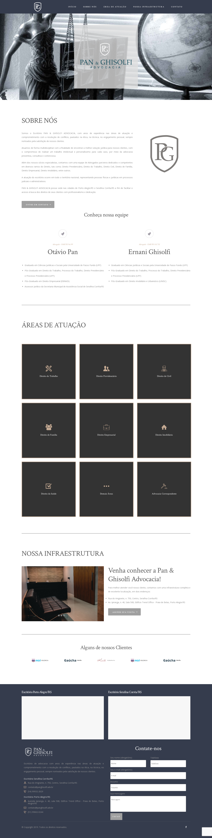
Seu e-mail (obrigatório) (121, 769)
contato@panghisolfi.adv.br (40, 787)
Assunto (114, 781)
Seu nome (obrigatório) (121, 757)
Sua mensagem (117, 793)
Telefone (154, 757)
